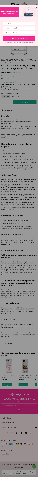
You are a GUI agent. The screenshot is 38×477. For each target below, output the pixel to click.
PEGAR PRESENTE (19, 38)
